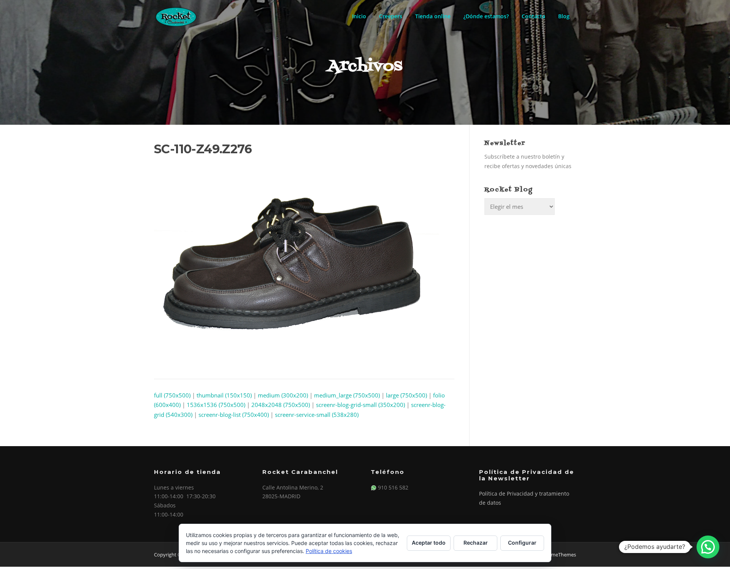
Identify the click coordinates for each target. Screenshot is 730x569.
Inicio (359, 16)
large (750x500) (406, 395)
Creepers (390, 16)
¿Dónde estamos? (486, 16)
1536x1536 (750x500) (216, 404)
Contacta (533, 16)
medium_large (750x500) (347, 395)
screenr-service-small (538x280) (317, 414)
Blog (564, 16)
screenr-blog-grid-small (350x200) (360, 404)
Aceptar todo (429, 542)
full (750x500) (172, 395)
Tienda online (433, 16)
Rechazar (475, 542)
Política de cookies (329, 551)
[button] (708, 547)
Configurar (522, 542)
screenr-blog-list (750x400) (233, 414)
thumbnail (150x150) (224, 395)
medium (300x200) (283, 395)
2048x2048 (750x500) (280, 404)
